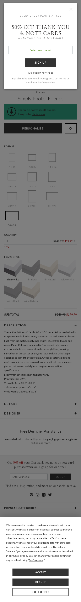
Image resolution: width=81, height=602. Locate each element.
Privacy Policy (46, 82)
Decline (40, 581)
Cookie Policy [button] (20, 555)
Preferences (40, 591)
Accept (40, 572)
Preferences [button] (36, 560)
